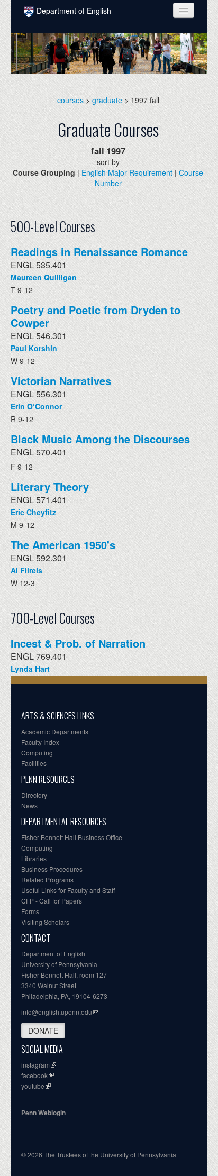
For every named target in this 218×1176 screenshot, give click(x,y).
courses (70, 100)
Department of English (74, 10)
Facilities (34, 763)
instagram (35, 1064)
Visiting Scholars (45, 921)
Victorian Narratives (61, 380)
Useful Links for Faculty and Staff (68, 890)
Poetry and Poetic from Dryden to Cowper (95, 316)
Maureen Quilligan (44, 277)
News (29, 805)
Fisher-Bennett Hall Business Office (71, 837)
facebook (34, 1075)
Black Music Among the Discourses (100, 438)
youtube (32, 1085)
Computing (37, 752)
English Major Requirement (126, 172)
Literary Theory (50, 486)
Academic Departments (54, 731)
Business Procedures (52, 868)
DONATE (43, 1030)
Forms (30, 911)
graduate (107, 100)
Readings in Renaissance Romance (99, 251)
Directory (34, 794)
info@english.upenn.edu (56, 1011)
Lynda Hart (30, 668)
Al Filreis (26, 570)
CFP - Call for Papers (51, 900)
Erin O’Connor (36, 406)
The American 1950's (63, 544)
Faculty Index (40, 741)
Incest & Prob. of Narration (78, 643)
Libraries (34, 858)
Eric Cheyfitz (33, 512)
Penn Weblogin (43, 1112)
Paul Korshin (34, 348)
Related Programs (47, 879)
